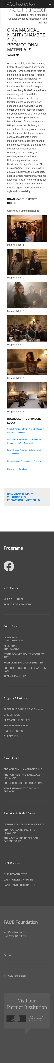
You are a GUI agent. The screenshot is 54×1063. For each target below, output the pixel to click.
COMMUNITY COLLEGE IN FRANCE (24, 824)
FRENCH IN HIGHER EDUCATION (23, 783)
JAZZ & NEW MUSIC (15, 676)
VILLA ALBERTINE (14, 599)
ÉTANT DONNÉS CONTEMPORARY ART (24, 655)
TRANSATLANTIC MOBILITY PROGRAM (19, 831)
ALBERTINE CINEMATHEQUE (13, 639)
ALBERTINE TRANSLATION (12, 647)
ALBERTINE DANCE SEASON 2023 (23, 709)
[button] (50, 4)
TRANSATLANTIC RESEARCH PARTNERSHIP (21, 839)
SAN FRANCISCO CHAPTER (20, 885)
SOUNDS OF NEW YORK (18, 604)
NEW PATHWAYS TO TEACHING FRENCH (21, 790)
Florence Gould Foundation (18, 461)
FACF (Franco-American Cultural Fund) (24, 449)
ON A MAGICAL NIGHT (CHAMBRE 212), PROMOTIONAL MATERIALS (23, 497)
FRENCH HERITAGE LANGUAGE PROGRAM (22, 776)
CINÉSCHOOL (12, 714)
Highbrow (11, 468)
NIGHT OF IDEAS (13, 731)
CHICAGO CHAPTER (15, 874)
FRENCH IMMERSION (16, 725)
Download (20, 432)
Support (8, 955)
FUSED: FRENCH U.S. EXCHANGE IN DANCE (25, 669)
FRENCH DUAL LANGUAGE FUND (23, 769)
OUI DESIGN (11, 736)
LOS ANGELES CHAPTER (18, 879)
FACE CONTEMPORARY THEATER (23, 662)
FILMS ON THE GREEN (17, 720)
